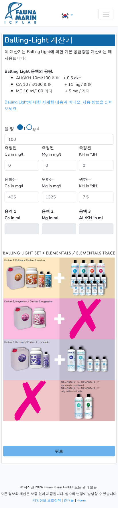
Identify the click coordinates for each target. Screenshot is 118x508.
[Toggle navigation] (105, 14)
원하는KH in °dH (88, 182)
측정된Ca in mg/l (14, 151)
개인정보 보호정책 (47, 500)
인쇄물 (69, 500)
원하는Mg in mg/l (51, 182)
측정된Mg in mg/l (51, 151)
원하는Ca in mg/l (14, 182)
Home (81, 500)
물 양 (9, 128)
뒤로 (59, 451)
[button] (67, 15)
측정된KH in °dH (88, 151)
